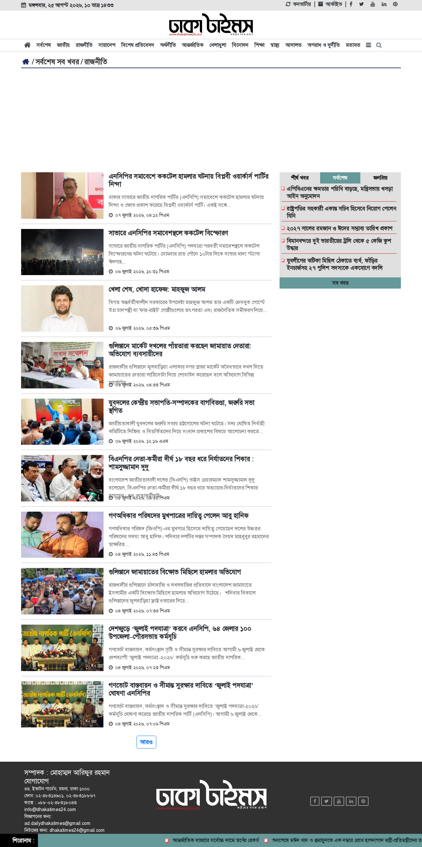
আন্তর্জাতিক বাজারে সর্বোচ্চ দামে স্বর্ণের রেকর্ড (204, 840)
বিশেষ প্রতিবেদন (137, 45)
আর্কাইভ (334, 4)
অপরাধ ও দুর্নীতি (324, 45)
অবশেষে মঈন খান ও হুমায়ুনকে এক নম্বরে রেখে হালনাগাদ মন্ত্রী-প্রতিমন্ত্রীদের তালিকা (340, 840)
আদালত (294, 45)
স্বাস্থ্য (275, 45)
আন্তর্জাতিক (192, 45)
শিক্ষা (259, 45)
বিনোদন (240, 45)
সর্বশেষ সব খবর (57, 62)
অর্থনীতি (168, 45)
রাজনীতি (84, 45)
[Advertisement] (211, 117)
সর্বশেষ (44, 45)
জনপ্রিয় (381, 177)
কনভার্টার (302, 4)
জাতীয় (63, 45)
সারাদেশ (107, 45)
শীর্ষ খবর (300, 177)
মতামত (353, 45)
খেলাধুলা (217, 45)
